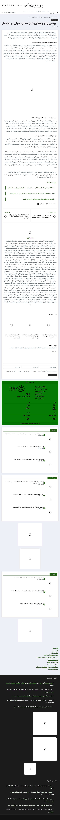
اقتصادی (43, 11)
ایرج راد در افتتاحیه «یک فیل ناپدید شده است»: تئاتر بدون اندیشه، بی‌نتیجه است (29, 494)
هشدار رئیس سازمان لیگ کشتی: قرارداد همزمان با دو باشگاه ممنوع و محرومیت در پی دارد (32, 793)
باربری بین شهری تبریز (51, 664)
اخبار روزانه (53, 17)
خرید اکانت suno (53, 660)
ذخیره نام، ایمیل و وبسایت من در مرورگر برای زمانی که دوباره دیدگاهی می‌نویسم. (30, 371)
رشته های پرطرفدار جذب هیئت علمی (47, 657)
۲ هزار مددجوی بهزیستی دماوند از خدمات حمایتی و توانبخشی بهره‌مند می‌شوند (29, 459)
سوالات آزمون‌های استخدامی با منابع (47, 667)
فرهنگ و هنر (38, 11)
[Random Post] (2, 12)
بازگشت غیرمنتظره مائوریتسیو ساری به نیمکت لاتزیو (39, 199)
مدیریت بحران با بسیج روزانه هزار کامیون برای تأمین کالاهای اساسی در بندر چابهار (29, 578)
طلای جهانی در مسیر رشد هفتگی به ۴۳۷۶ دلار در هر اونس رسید (32, 603)
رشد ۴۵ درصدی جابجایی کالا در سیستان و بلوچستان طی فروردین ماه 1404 (31, 187)
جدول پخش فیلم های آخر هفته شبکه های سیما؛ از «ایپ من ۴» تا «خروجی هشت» (28, 507)
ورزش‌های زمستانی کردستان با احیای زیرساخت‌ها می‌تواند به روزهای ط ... (12, 335)
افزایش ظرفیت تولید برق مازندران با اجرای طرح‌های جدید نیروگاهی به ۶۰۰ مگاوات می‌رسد (27, 590)
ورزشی (48, 11)
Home (57, 17)
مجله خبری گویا (33, 5)
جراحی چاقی (54, 653)
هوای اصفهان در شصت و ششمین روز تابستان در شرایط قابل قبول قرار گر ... (49, 335)
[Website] (30, 305)
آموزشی (24, 11)
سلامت (28, 11)
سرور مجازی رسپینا (52, 662)
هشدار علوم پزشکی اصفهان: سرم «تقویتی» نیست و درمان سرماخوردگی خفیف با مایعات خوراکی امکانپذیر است (23, 434)
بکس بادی (55, 650)
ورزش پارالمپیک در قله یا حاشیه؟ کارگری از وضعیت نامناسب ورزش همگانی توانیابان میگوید (30, 799)
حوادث (32, 11)
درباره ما (19, 11)
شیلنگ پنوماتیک (53, 669)
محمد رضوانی (30, 238)
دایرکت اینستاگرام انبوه (51, 655)
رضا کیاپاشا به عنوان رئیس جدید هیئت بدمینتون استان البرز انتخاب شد (30, 805)
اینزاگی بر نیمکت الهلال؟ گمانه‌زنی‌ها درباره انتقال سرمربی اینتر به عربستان (32, 193)
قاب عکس (55, 648)
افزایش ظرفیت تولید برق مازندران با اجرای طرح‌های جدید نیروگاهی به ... (30, 335)
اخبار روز (53, 11)
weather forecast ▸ (30, 424)
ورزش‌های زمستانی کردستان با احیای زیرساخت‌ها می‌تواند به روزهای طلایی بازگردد (30, 786)
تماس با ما (52, 13)
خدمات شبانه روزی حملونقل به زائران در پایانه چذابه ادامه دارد (33, 707)
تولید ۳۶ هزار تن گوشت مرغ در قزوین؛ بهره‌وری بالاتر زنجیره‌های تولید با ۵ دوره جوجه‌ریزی (30, 701)
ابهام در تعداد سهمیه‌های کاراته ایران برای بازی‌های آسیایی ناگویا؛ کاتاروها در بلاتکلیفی (30, 810)
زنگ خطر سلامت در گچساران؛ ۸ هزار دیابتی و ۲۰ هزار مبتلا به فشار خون (31, 446)
